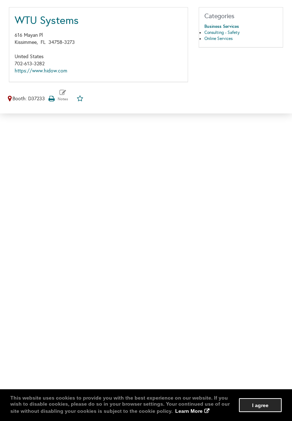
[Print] (51, 99)
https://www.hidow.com (41, 71)
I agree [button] (260, 405)
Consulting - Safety (222, 32)
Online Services (218, 38)
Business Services (221, 26)
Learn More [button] (189, 411)
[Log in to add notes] (63, 95)
